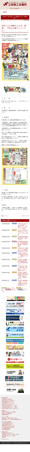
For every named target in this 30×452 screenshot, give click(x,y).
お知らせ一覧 (10, 288)
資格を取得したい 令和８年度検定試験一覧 (11, 419)
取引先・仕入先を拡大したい (8, 404)
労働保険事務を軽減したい (8, 401)
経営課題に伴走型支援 (7, 399)
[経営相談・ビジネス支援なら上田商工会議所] (15, 5)
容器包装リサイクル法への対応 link (10, 434)
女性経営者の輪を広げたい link (9, 407)
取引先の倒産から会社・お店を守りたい (10, 408)
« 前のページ (4, 215)
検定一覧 (12, 289)
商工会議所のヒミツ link (8, 403)
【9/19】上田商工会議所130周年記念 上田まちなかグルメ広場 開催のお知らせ (23, 275)
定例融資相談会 (5, 414)
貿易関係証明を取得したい (8, 433)
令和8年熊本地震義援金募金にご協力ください (23, 238)
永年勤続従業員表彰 (6, 428)
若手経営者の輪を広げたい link (9, 405)
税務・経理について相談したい (8, 400)
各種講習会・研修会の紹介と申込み (9, 418)
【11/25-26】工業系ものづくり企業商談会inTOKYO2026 (23, 249)
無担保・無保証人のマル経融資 (8, 412)
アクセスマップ (5, 439)
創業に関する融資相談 (7, 413)
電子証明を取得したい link (8, 435)
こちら (18, 145)
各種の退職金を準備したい (8, 424)
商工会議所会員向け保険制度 (8, 427)
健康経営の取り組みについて (8, 425)
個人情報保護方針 (6, 429)
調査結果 (4, 437)
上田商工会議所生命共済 (7, 422)
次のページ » (25, 215)
